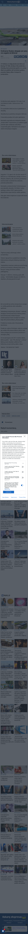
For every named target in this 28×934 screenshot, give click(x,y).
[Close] (25, 436)
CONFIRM (8, 492)
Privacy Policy (22, 497)
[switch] (22, 467)
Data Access (14, 497)
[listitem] (14, 463)
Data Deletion (5, 497)
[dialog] (14, 467)
